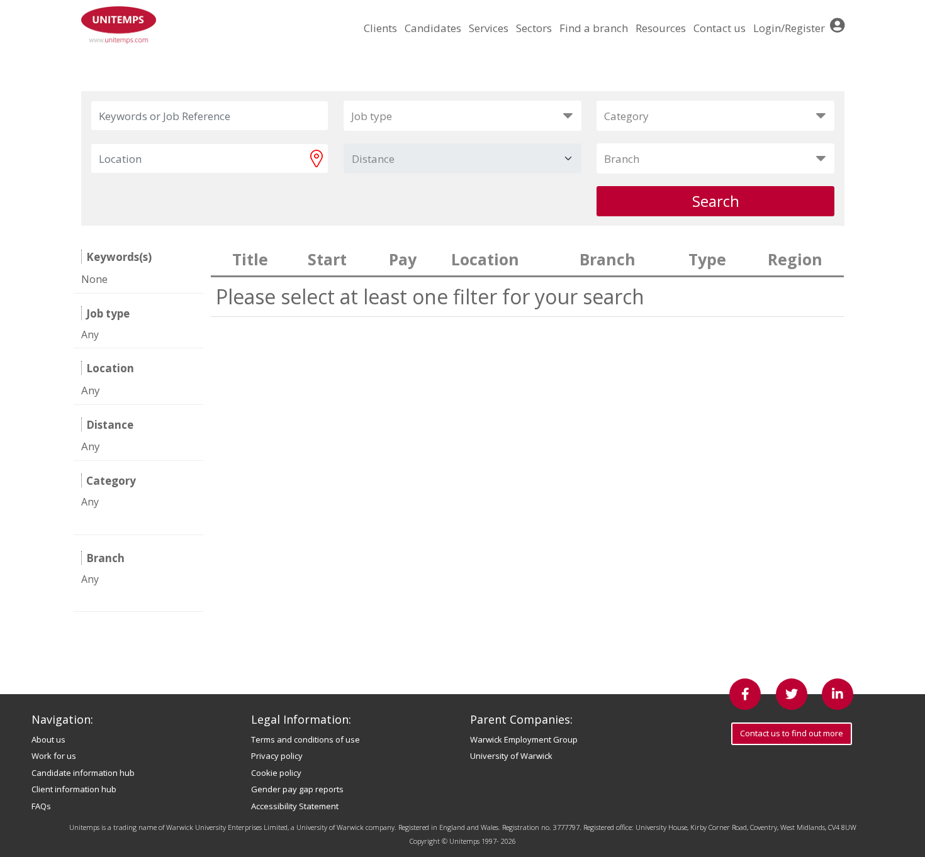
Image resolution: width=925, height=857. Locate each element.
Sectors (534, 28)
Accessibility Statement (295, 806)
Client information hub (73, 789)
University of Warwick (511, 755)
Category (626, 116)
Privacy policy (277, 755)
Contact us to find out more (791, 733)
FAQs (41, 806)
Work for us (53, 755)
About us (48, 739)
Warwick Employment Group (524, 739)
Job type (371, 116)
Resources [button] (661, 28)
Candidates (433, 28)
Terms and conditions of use (305, 739)
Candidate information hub (83, 772)
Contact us (719, 28)
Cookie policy (276, 772)
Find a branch (593, 28)
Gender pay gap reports (297, 789)
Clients (380, 28)
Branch (621, 159)
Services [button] (488, 28)
